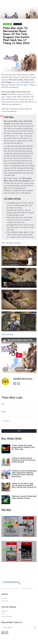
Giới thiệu (4, 601)
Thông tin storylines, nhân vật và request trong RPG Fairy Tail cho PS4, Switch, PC (24, 485)
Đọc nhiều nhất (11, 439)
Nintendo (7, 24)
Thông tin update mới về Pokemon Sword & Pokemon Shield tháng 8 (23, 460)
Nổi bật (6, 510)
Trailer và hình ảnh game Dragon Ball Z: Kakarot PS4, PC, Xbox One (23, 447)
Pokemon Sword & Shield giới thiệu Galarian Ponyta (24, 497)
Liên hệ (3, 598)
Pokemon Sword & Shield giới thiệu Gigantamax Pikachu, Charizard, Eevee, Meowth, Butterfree (24, 474)
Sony (14, 524)
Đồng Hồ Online (6, 616)
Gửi (19, 431)
